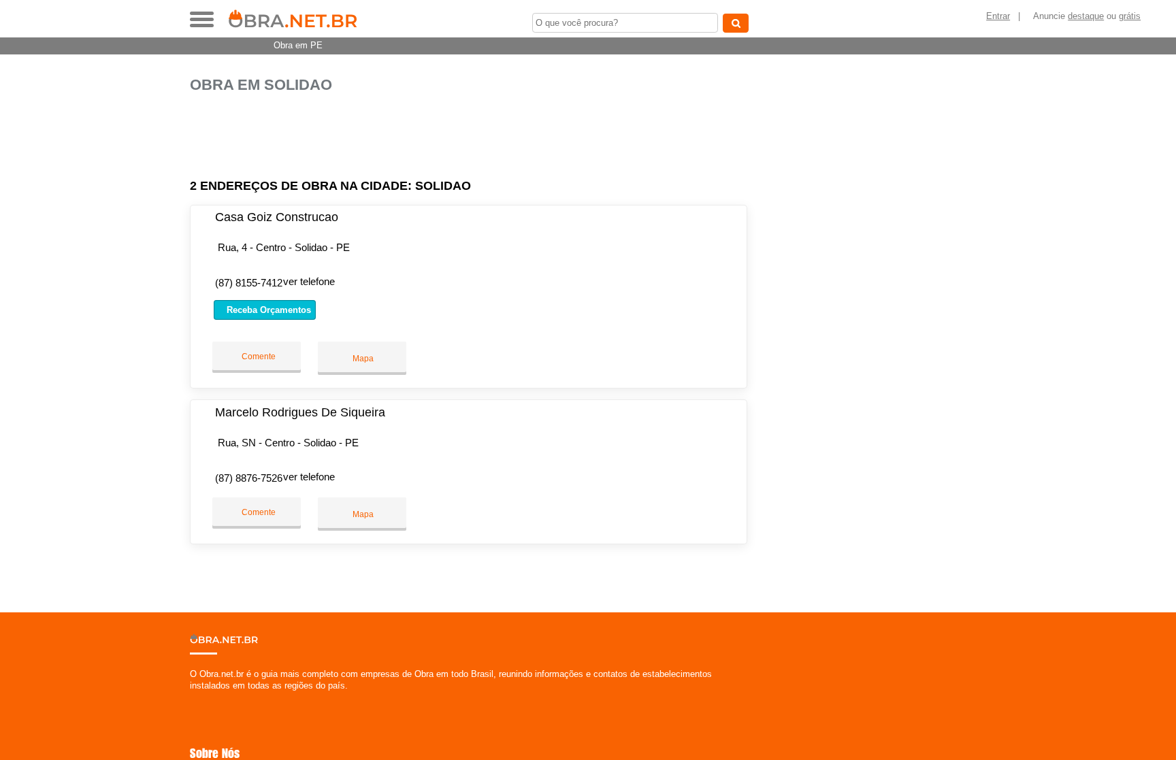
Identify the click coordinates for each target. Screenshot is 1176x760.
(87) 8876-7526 (248, 478)
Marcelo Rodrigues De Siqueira (300, 412)
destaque (1086, 16)
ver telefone (309, 281)
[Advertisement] (476, 136)
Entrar (998, 16)
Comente (258, 356)
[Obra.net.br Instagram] (205, 697)
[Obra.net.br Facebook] (193, 697)
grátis (1130, 16)
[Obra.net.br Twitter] (199, 697)
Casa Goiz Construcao (276, 217)
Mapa (362, 358)
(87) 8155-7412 (248, 282)
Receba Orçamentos (267, 310)
